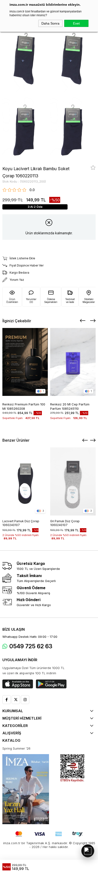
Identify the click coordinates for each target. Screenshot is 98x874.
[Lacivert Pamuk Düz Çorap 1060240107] (25, 481)
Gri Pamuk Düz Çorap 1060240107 (65, 523)
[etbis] (72, 768)
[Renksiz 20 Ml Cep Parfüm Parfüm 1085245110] (73, 362)
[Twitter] (16, 699)
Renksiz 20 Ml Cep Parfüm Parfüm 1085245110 (69, 406)
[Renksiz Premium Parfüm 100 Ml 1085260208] (25, 362)
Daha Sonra (50, 23)
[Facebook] (6, 699)
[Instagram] (25, 699)
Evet (76, 23)
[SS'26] (25, 789)
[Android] (51, 684)
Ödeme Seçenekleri (50, 300)
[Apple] (17, 684)
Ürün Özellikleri (12, 300)
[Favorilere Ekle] (93, 167)
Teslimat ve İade (70, 300)
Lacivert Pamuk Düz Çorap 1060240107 (20, 523)
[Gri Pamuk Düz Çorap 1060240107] (73, 481)
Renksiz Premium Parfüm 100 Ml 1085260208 (23, 406)
